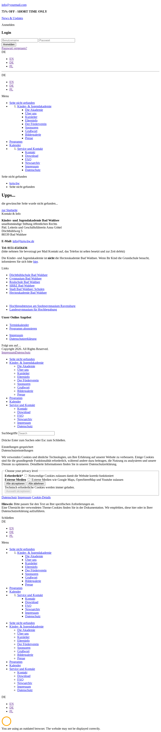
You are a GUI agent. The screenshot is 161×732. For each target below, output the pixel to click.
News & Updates (12, 18)
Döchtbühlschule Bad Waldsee (28, 275)
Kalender (15, 401)
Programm (15, 398)
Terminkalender (19, 325)
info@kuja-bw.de (23, 241)
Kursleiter (23, 373)
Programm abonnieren (23, 328)
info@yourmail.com (14, 4)
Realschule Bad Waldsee (24, 282)
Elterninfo (23, 376)
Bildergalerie (25, 391)
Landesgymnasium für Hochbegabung (33, 309)
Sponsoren (23, 384)
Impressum (16, 335)
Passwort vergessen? (14, 48)
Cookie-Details (41, 497)
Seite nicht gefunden (22, 359)
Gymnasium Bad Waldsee (25, 278)
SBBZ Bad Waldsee (22, 285)
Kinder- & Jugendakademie (26, 362)
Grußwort (23, 387)
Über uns (23, 369)
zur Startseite (9, 210)
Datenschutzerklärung (23, 338)
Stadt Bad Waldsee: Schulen (26, 289)
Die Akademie (26, 366)
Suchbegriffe (9, 433)
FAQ (20, 415)
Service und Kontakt (22, 405)
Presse (21, 394)
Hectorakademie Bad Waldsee (28, 292)
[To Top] (6, 725)
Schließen (8, 517)
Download (23, 412)
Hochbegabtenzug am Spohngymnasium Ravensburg (42, 306)
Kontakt (22, 408)
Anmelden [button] (8, 25)
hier (35, 261)
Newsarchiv (24, 419)
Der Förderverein (28, 380)
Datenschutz (22, 352)
